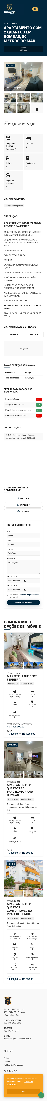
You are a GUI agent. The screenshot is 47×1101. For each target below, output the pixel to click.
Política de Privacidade (13, 1065)
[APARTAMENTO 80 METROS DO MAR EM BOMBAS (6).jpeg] (10, 108)
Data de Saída (12, 586)
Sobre (6, 1058)
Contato (7, 1062)
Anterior (14, 334)
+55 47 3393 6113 (11, 1031)
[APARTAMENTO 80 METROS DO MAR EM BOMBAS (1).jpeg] (23, 98)
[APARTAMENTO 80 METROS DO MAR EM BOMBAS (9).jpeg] (37, 98)
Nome (9, 531)
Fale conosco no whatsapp (41, 1095)
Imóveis (15, 23)
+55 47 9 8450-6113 (12, 1023)
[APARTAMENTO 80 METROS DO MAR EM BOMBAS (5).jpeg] (23, 108)
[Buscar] (35, 9)
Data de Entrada (13, 577)
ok (23, 1091)
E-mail (9, 540)
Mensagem (11, 558)
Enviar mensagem (23, 602)
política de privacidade (29, 595)
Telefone (10, 549)
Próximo (34, 334)
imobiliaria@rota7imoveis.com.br (17, 1039)
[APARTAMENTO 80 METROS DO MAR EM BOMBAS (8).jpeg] (10, 98)
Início (6, 23)
